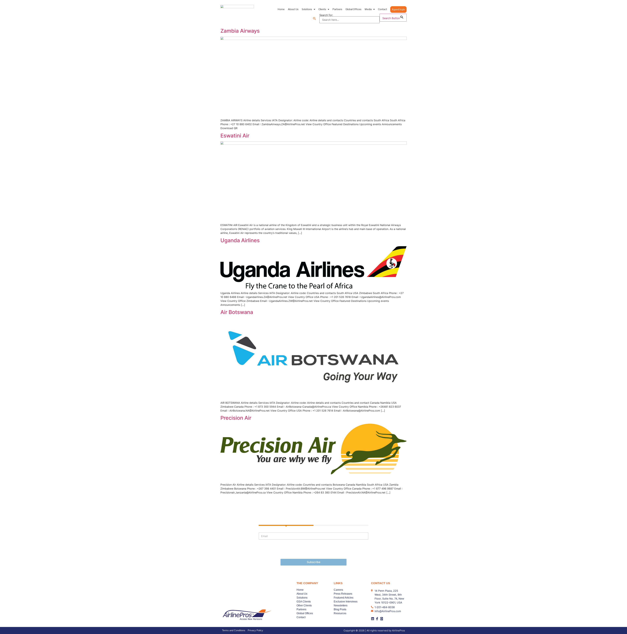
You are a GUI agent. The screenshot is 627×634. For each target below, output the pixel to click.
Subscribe (313, 562)
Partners (337, 9)
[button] (314, 18)
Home (281, 9)
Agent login (398, 9)
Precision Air (235, 418)
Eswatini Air (234, 135)
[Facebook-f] (377, 618)
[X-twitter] (381, 618)
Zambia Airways (240, 31)
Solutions (307, 9)
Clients (322, 9)
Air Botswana (236, 312)
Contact (382, 9)
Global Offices (353, 9)
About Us (293, 9)
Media (368, 9)
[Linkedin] (372, 618)
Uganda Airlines (240, 240)
